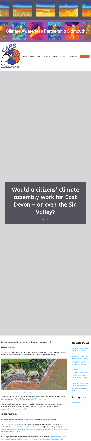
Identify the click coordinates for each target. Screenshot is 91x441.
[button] (18, 56)
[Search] (87, 56)
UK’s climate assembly (11, 424)
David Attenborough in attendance (21, 427)
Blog (38, 56)
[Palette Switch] (89, 10)
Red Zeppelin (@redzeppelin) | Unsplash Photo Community (27, 392)
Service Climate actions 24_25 (17, 409)
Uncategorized (76, 402)
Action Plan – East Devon (38, 399)
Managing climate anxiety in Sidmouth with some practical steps (80, 350)
